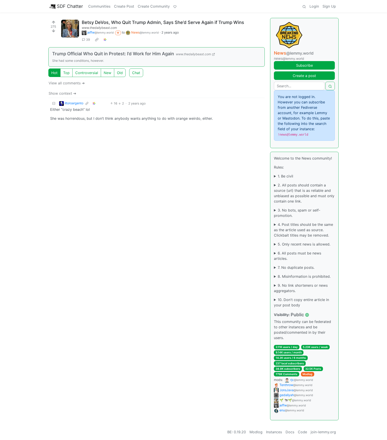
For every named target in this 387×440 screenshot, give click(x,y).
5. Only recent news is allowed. (304, 244)
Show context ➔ (62, 93)
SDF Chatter (70, 6)
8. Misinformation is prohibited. (304, 276)
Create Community (154, 6)
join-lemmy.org (323, 432)
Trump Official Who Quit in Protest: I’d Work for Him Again (113, 53)
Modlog (307, 374)
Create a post (304, 75)
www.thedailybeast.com (99, 28)
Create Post (124, 6)
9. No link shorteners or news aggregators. (301, 288)
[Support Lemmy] (175, 6)
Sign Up (329, 6)
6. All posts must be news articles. (297, 256)
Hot (54, 72)
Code (302, 432)
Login (314, 6)
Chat (136, 72)
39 (88, 39)
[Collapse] (53, 103)
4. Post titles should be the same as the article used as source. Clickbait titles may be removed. (303, 229)
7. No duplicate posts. (296, 267)
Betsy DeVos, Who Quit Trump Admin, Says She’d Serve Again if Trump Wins (163, 22)
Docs (290, 432)
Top (66, 72)
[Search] (304, 6)
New (107, 72)
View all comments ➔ (67, 83)
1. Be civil (285, 176)
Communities (99, 6)
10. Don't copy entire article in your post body (301, 302)
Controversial (86, 72)
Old (120, 72)
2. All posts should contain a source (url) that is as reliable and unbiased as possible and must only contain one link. (304, 193)
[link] (96, 39)
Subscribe (304, 65)
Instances (274, 432)
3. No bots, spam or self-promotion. (297, 213)
